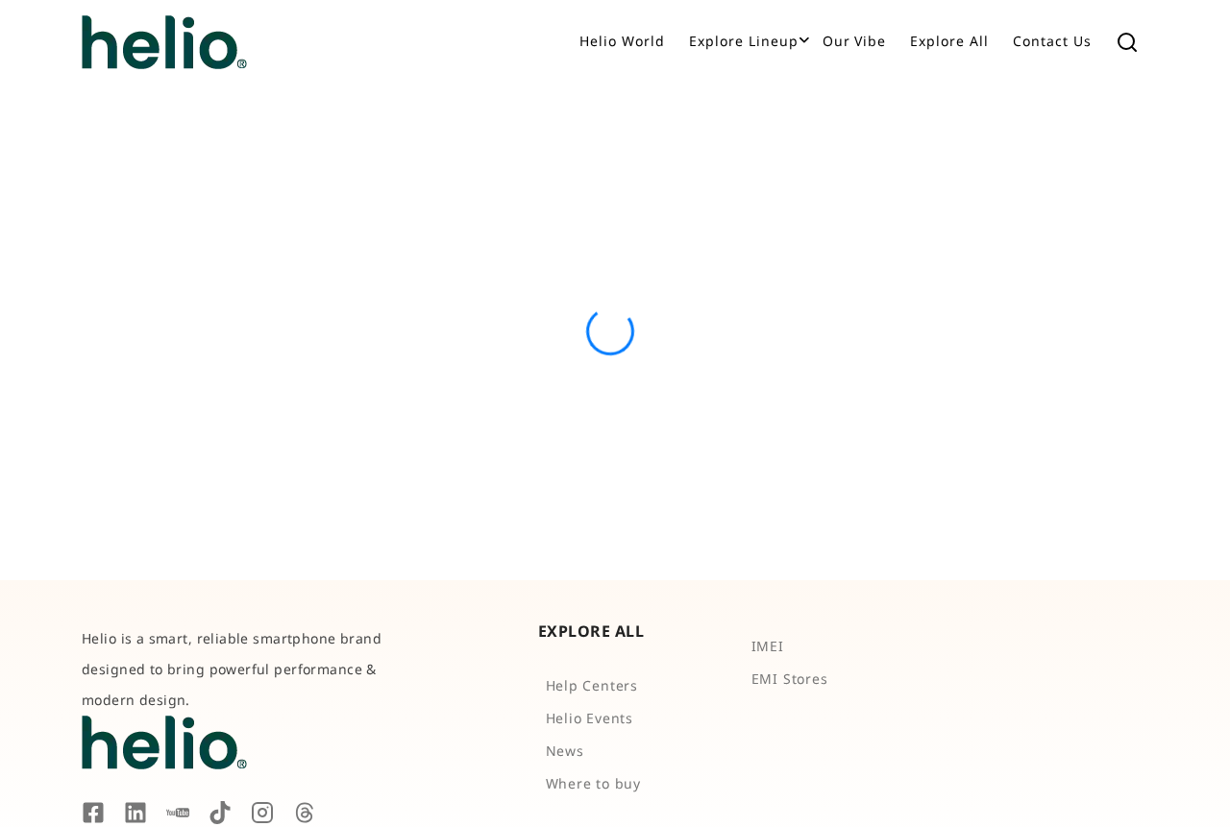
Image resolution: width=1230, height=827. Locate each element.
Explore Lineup (744, 41)
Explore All (949, 41)
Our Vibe (855, 41)
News (565, 751)
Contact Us (1052, 41)
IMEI (767, 646)
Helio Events (590, 718)
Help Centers (592, 685)
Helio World (622, 41)
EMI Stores (789, 678)
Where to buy (594, 783)
